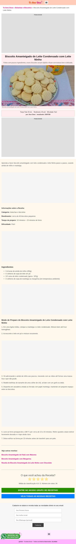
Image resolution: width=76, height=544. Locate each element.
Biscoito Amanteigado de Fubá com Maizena (18, 455)
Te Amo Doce (8, 8)
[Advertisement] (38, 35)
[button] (46, 2)
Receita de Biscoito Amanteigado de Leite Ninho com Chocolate (26, 463)
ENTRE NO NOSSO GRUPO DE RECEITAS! (38, 490)
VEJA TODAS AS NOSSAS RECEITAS (38, 496)
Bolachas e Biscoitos (23, 8)
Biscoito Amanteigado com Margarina (16, 459)
